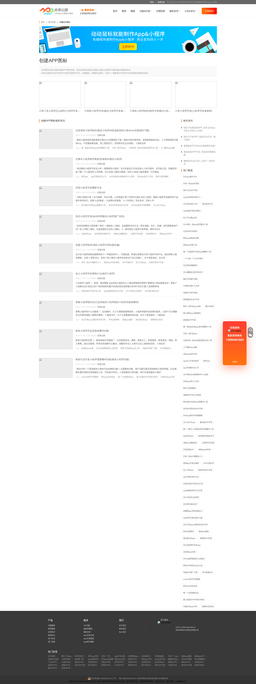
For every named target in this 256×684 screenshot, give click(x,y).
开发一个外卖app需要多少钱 (112, 656)
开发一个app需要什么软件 (178, 656)
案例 (124, 10)
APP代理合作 (127, 262)
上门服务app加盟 (168, 148)
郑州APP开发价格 (122, 662)
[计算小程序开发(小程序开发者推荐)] (196, 82)
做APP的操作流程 (190, 279)
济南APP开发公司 (135, 662)
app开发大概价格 (121, 656)
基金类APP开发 (206, 422)
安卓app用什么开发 (145, 176)
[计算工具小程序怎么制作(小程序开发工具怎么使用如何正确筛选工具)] (60, 82)
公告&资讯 (190, 10)
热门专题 (51, 641)
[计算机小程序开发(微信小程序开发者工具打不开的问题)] (105, 82)
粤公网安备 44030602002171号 (103, 678)
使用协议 (51, 635)
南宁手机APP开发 (148, 665)
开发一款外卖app (119, 148)
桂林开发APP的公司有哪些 (205, 665)
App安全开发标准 (162, 659)
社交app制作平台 (190, 176)
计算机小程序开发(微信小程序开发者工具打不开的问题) (113, 111)
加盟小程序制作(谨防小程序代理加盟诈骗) (98, 245)
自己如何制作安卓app (192, 545)
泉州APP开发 (186, 665)
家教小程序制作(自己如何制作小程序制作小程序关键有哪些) (107, 302)
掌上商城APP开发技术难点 (147, 377)
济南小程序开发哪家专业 (89, 187)
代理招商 (160, 10)
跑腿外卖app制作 (175, 659)
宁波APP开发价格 (175, 665)
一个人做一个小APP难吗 (193, 258)
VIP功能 (87, 625)
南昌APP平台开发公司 (177, 662)
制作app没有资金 (108, 377)
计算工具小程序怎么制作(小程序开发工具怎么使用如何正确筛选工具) (75, 111)
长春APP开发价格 (68, 665)
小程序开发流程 (136, 233)
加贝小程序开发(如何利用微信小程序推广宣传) (100, 216)
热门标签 (52, 22)
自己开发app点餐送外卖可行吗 (93, 319)
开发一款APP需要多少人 (91, 262)
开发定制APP (151, 233)
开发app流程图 (107, 659)
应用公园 (101, 135)
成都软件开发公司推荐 (192, 395)
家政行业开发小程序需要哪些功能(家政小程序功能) (102, 359)
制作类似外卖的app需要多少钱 (93, 205)
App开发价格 (89, 635)
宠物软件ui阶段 (157, 319)
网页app (84, 176)
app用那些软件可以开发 (113, 291)
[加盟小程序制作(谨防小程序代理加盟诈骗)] (56, 245)
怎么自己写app (159, 205)
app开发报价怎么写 (99, 176)
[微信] (250, 335)
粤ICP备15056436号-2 (128, 678)
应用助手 (51, 632)
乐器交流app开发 (168, 377)
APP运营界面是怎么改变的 (107, 348)
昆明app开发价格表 (111, 262)
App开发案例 (89, 638)
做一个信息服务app (125, 377)
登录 (152, 2)
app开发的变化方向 (191, 476)
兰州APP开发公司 (122, 665)
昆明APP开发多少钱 (136, 665)
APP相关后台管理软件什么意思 (121, 176)
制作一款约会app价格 (192, 306)
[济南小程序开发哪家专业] (56, 187)
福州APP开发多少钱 (189, 662)
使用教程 (51, 628)
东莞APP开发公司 (68, 668)
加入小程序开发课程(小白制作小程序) (95, 273)
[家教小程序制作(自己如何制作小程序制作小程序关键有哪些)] (56, 302)
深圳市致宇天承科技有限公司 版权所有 (153, 678)
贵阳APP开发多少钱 (109, 665)
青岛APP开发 (160, 665)
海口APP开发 (80, 665)
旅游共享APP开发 (156, 262)
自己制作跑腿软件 (190, 265)
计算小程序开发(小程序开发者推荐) (193, 111)
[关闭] (234, 361)
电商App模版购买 (120, 233)
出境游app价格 (87, 348)
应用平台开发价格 (135, 659)
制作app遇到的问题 (191, 238)
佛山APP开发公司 (55, 668)
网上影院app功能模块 (192, 313)
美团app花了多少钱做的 (204, 656)
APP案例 (51, 656)
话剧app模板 (186, 656)
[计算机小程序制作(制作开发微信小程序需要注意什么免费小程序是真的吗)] (151, 82)
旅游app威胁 (127, 319)
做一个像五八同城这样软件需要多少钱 (198, 429)
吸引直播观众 (200, 659)
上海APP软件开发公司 (70, 662)
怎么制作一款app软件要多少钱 (195, 224)
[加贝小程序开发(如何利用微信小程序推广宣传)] (56, 216)
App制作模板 (89, 641)
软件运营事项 (114, 319)
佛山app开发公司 (121, 659)
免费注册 (161, 2)
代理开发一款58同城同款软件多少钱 (143, 148)
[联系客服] (250, 330)
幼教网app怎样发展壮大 (192, 511)
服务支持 (174, 10)
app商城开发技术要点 (192, 210)
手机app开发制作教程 (150, 659)
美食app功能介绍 (190, 245)
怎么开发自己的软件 (134, 291)
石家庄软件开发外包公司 (91, 291)
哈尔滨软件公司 (81, 656)
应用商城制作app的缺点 (164, 656)
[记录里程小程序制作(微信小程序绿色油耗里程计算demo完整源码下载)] (56, 130)
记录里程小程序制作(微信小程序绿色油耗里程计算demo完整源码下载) (112, 130)
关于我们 (122, 625)
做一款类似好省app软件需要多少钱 (95, 148)
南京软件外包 (207, 204)
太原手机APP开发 (148, 662)
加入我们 (122, 632)
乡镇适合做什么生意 (191, 285)
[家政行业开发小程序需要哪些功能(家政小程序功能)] (56, 359)
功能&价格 (145, 10)
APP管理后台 (165, 348)
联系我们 (122, 628)
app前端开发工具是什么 (97, 659)
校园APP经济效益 (190, 292)
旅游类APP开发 (189, 320)
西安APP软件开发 (108, 662)
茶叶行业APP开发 (190, 190)
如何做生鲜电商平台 (103, 233)
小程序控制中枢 (67, 659)
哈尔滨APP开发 (94, 665)
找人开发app (141, 262)
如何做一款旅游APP (83, 659)
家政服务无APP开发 (191, 299)
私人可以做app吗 (190, 217)
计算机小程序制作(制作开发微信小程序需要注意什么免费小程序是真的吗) (168, 111)
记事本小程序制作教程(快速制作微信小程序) (99, 159)
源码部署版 (88, 628)
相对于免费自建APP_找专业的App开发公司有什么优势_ (199, 129)
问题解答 (51, 625)
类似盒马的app (142, 319)
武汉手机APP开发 (162, 662)
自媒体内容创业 (208, 606)
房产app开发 (93, 656)
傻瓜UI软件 (209, 306)
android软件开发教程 (89, 377)
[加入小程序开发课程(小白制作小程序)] (56, 273)
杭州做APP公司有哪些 (150, 656)
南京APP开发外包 (82, 662)
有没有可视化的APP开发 (118, 205)
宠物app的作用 (165, 233)
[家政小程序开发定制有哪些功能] (56, 330)
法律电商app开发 (135, 656)
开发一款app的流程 (191, 183)
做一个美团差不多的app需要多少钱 (197, 251)
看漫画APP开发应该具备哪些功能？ (200, 145)
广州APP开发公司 (55, 662)
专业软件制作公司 (190, 204)
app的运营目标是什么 (192, 197)
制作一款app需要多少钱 (70, 656)
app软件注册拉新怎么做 (192, 517)
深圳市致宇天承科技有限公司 (187, 630)
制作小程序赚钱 (162, 176)
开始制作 (209, 10)
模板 (133, 10)
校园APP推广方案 (150, 348)
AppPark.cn (191, 627)
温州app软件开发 (190, 354)
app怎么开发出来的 (191, 361)
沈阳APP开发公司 (55, 665)
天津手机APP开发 (95, 662)
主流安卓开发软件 (190, 231)
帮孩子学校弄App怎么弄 (130, 348)
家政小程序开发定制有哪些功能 (92, 331)
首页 (115, 10)
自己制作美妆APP (152, 291)
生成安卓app (86, 233)
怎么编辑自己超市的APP (193, 272)
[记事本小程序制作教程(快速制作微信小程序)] (56, 159)
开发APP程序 (186, 659)
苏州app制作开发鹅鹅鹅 (140, 205)
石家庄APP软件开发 (203, 662)
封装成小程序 (53, 659)
